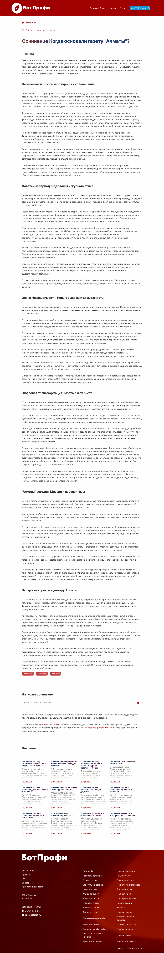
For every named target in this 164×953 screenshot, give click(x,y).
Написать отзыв (91, 924)
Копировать (28, 673)
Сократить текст (125, 880)
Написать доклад (91, 907)
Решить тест (123, 875)
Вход (123, 8)
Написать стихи (91, 898)
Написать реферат (126, 871)
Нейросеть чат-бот (126, 941)
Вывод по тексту (91, 912)
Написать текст (91, 889)
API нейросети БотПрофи (29, 897)
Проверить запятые (127, 898)
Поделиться (30, 23)
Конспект (121, 907)
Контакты (26, 874)
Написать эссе (124, 912)
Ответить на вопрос (93, 885)
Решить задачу (124, 903)
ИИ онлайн (88, 871)
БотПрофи (27, 30)
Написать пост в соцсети (125, 918)
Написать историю (92, 941)
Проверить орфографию (95, 929)
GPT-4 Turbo (28, 870)
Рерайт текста (90, 880)
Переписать (42, 673)
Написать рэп (124, 894)
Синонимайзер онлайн (94, 918)
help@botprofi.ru (33, 915)
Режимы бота (97, 8)
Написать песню (91, 903)
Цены (112, 8)
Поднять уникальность (128, 885)
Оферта (25, 882)
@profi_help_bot (32, 911)
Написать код (124, 935)
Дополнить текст (125, 889)
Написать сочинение (46, 30)
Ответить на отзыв (126, 924)
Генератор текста (126, 929)
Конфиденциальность (32, 886)
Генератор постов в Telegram (93, 935)
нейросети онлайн (51, 724)
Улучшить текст (91, 894)
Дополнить (55, 673)
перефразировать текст (98, 727)
